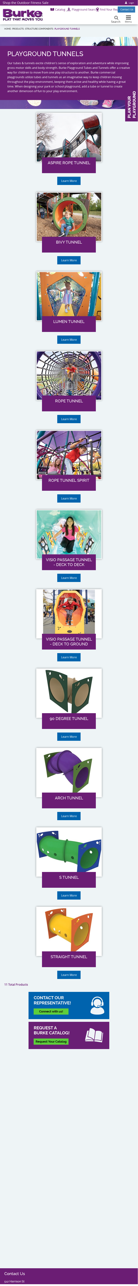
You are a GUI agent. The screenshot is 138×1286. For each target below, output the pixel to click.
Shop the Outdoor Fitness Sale (25, 3)
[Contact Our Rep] (69, 1005)
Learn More (69, 181)
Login (131, 2)
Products (18, 29)
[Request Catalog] (69, 1035)
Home (7, 29)
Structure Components (39, 29)
